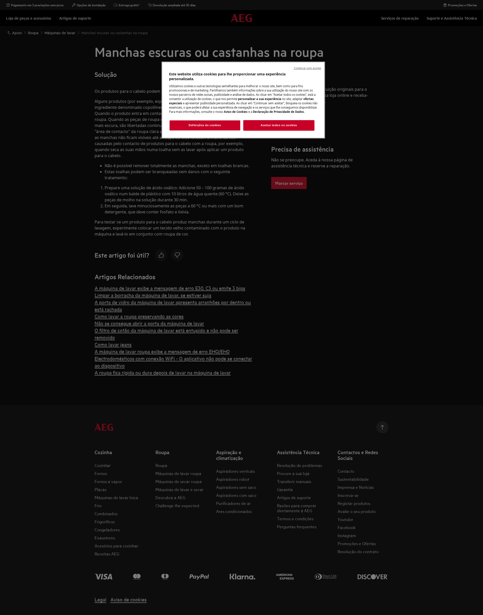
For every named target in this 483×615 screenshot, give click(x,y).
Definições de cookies (205, 125)
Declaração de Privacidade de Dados (278, 112)
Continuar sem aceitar (307, 68)
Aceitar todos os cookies (279, 125)
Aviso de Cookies (236, 112)
